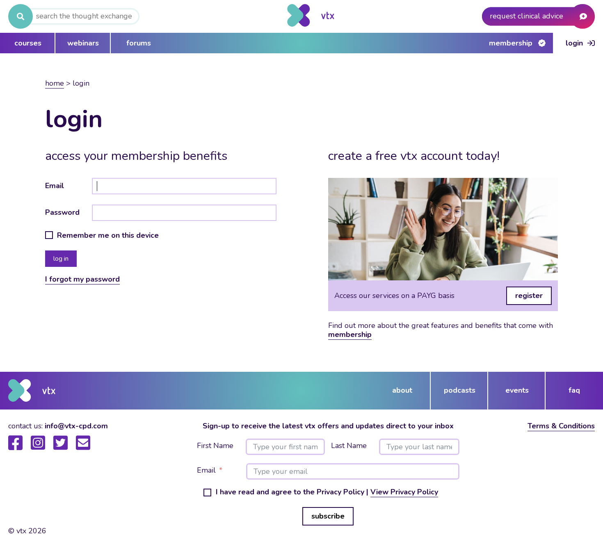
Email (54, 186)
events (517, 390)
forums (138, 43)
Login (574, 43)
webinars (83, 43)
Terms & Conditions (561, 426)
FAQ (574, 390)
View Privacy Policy (404, 492)
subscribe (328, 516)
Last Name (349, 445)
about (402, 390)
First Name (215, 445)
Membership (510, 43)
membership (350, 334)
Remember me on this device (108, 235)
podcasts (459, 390)
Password (62, 212)
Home (54, 83)
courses (27, 43)
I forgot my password (82, 279)
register (529, 295)
